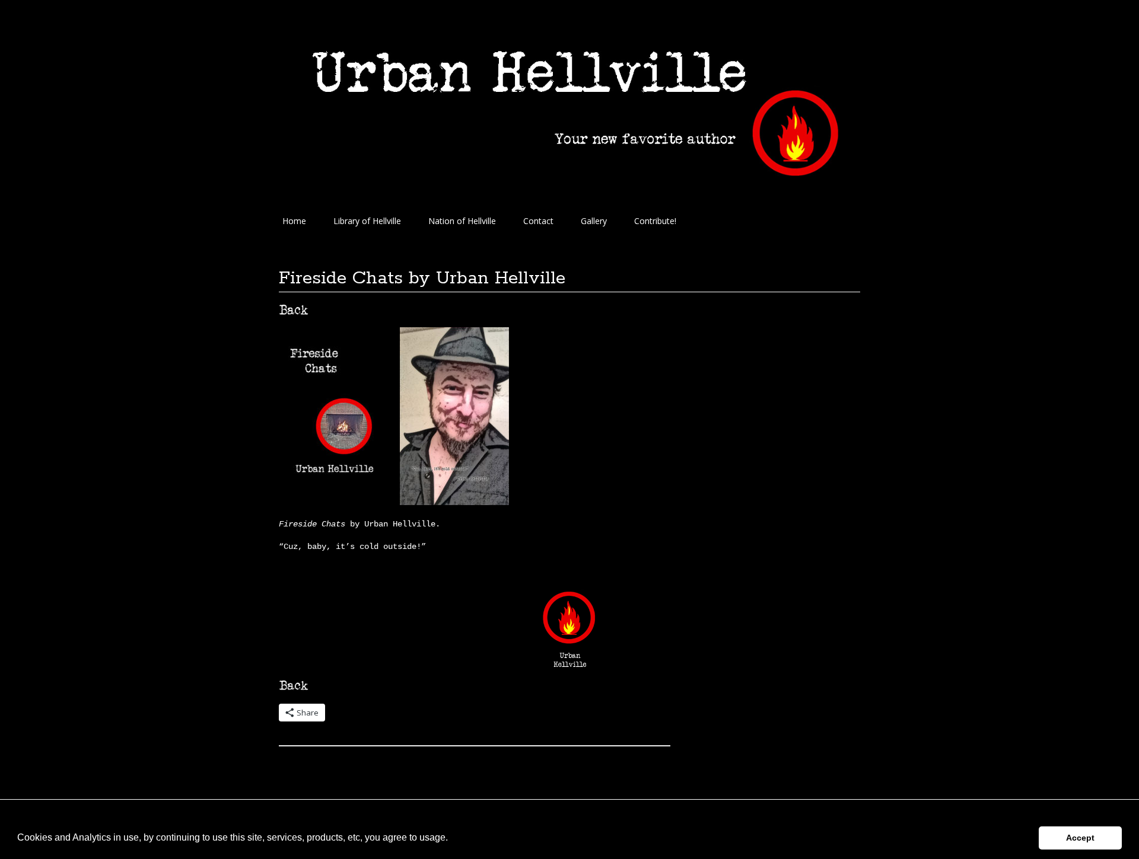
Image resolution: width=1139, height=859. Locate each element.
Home (294, 220)
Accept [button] (1080, 837)
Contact (538, 220)
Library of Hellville (367, 220)
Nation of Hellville (462, 220)
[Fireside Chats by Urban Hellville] (333, 501)
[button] (452, 839)
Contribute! (655, 220)
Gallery (594, 220)
